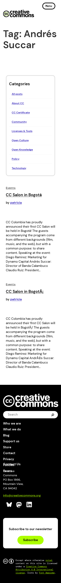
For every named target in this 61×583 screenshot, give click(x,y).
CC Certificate (21, 112)
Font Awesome (47, 572)
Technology (19, 168)
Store (7, 447)
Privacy (8, 459)
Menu (49, 6)
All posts (17, 94)
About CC (18, 103)
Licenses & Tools (22, 131)
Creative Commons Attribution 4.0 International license (34, 569)
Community (19, 121)
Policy (15, 159)
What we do (12, 429)
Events (11, 188)
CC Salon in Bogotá (24, 194)
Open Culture (20, 140)
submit (53, 414)
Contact (9, 453)
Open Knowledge (22, 149)
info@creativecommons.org (22, 495)
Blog (6, 435)
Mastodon (19, 505)
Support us (11, 441)
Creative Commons (18, 14)
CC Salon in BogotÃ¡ (24, 291)
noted (49, 560)
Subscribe (30, 540)
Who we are (12, 423)
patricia (16, 203)
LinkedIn (29, 505)
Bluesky (9, 505)
